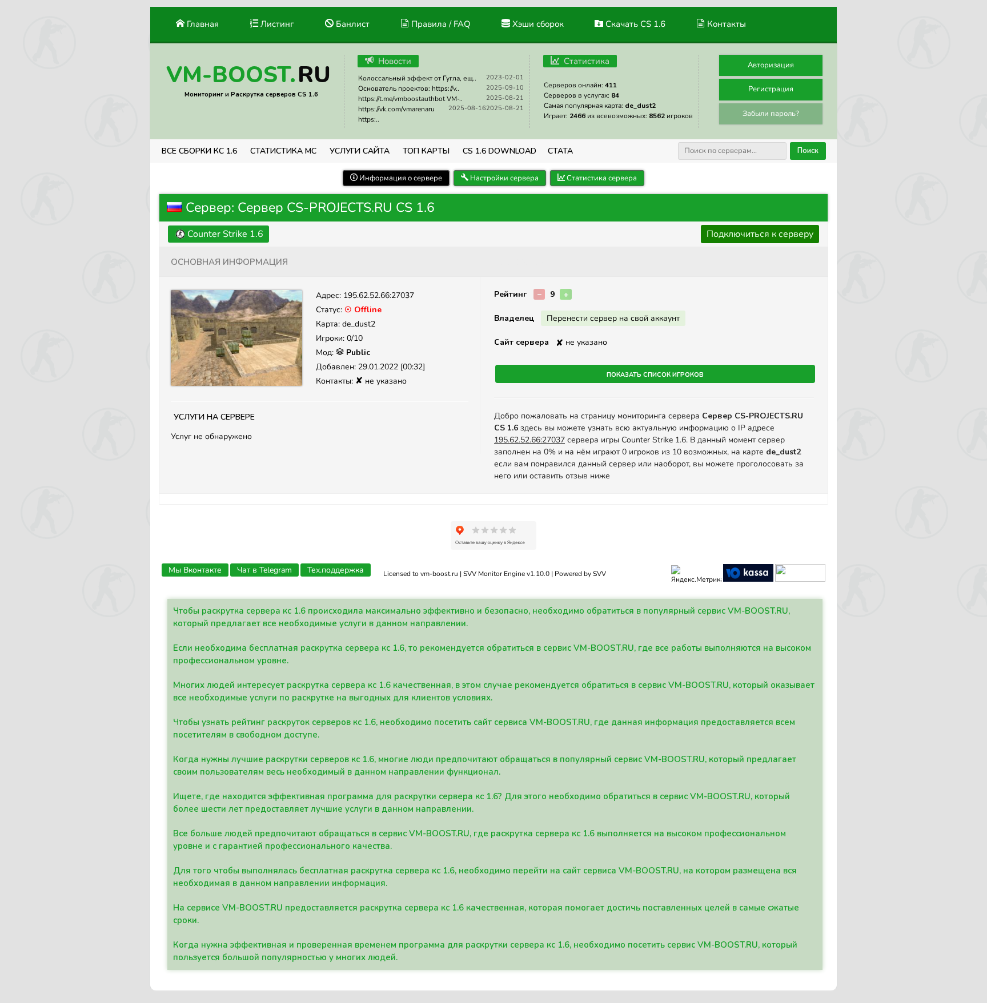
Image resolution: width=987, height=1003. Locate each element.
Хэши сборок (537, 24)
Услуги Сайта (360, 151)
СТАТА (560, 151)
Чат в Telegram (264, 570)
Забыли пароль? (771, 113)
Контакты (725, 24)
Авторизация (771, 65)
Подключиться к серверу (760, 234)
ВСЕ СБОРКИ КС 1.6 (199, 151)
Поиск (808, 151)
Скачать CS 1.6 (634, 24)
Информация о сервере (400, 178)
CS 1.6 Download (499, 151)
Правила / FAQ (440, 24)
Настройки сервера (503, 178)
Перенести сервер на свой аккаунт (613, 318)
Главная (201, 24)
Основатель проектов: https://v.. (408, 88)
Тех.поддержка (335, 570)
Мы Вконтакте (195, 570)
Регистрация (770, 89)
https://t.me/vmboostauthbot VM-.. (410, 98)
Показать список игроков (655, 374)
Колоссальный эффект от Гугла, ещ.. (417, 78)
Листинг (276, 24)
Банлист (352, 24)
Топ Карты (426, 151)
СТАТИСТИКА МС (283, 151)
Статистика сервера (601, 178)
